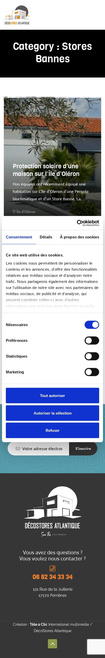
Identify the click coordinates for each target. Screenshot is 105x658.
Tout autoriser (52, 395)
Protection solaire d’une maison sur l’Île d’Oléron (46, 170)
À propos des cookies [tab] (79, 237)
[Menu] (99, 14)
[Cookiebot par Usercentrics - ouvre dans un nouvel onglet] (77, 223)
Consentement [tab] (19, 237)
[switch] (92, 340)
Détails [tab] (46, 237)
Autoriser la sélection (53, 413)
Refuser (53, 430)
